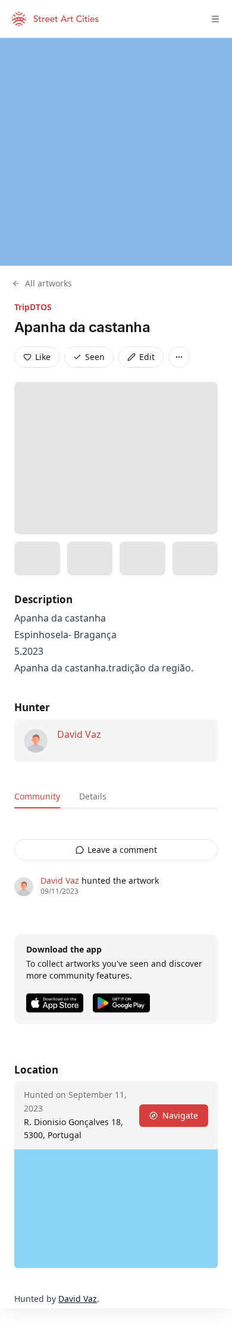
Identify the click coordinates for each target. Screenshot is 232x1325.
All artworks (48, 283)
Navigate (180, 1115)
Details (92, 796)
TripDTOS (33, 307)
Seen (95, 356)
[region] (116, 152)
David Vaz (79, 734)
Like (43, 356)
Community (37, 796)
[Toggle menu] (215, 19)
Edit (147, 356)
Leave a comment (122, 849)
